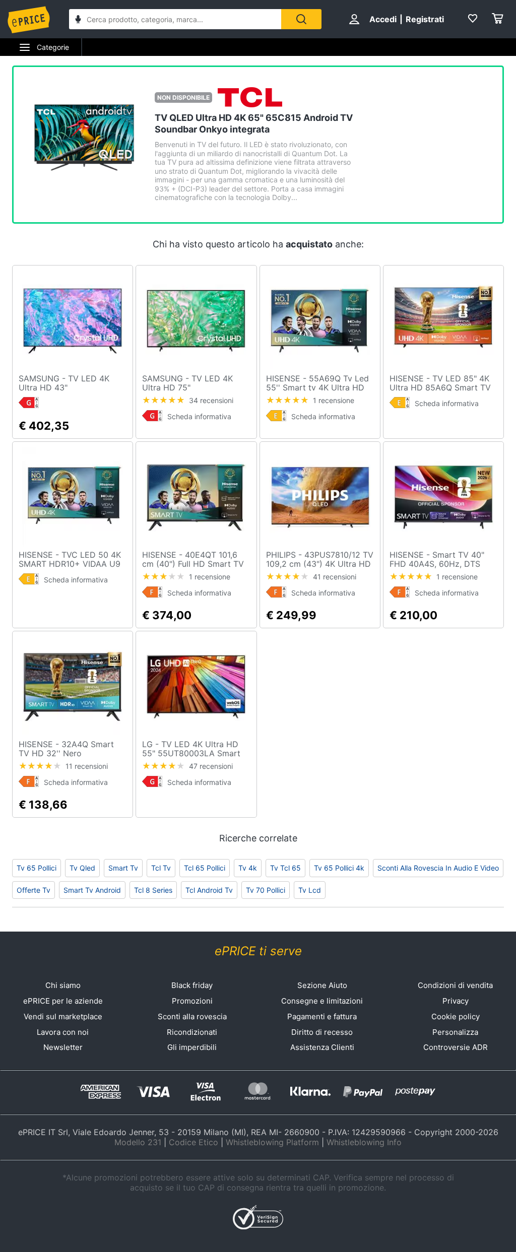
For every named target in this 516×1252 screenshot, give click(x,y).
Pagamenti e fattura (322, 1016)
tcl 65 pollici (204, 868)
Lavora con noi (63, 1032)
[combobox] (175, 19)
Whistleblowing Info (364, 1142)
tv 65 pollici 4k (339, 868)
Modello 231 (137, 1142)
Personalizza (455, 1032)
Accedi (383, 19)
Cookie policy (455, 1016)
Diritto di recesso (322, 1032)
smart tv (123, 868)
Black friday (192, 985)
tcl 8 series (153, 890)
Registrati (425, 19)
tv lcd (309, 890)
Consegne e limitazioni (322, 1001)
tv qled (82, 868)
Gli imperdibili (192, 1047)
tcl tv (161, 868)
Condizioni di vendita (455, 985)
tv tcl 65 (285, 868)
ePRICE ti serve (258, 951)
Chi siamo (63, 985)
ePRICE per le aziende (63, 1001)
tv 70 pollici (265, 890)
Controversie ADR (455, 1047)
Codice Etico (193, 1142)
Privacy (455, 1001)
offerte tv (33, 890)
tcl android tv (209, 890)
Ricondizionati (192, 1032)
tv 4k (247, 868)
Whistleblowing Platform (272, 1142)
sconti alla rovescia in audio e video (438, 868)
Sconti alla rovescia (192, 1016)
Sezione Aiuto (322, 985)
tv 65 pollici (36, 868)
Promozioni (192, 1001)
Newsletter (63, 1047)
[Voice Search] (78, 20)
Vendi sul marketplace (63, 1016)
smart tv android (92, 890)
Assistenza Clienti (322, 1047)
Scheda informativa (199, 416)
